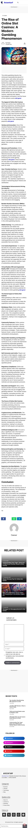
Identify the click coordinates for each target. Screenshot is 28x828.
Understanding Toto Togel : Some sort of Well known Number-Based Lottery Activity (17, 724)
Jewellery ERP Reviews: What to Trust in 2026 (17, 706)
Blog (4, 792)
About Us (5, 799)
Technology (6, 790)
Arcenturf (8, 2)
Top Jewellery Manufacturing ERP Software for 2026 (16, 701)
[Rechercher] (25, 826)
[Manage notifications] (24, 824)
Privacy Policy (6, 805)
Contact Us (6, 801)
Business (5, 786)
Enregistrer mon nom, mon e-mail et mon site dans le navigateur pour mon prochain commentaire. (15, 655)
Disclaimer (5, 803)
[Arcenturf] (2, 2)
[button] (18, 2)
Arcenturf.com (5, 776)
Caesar (8, 42)
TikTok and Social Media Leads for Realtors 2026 (17, 712)
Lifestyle (5, 788)
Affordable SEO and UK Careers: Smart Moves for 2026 (17, 717)
